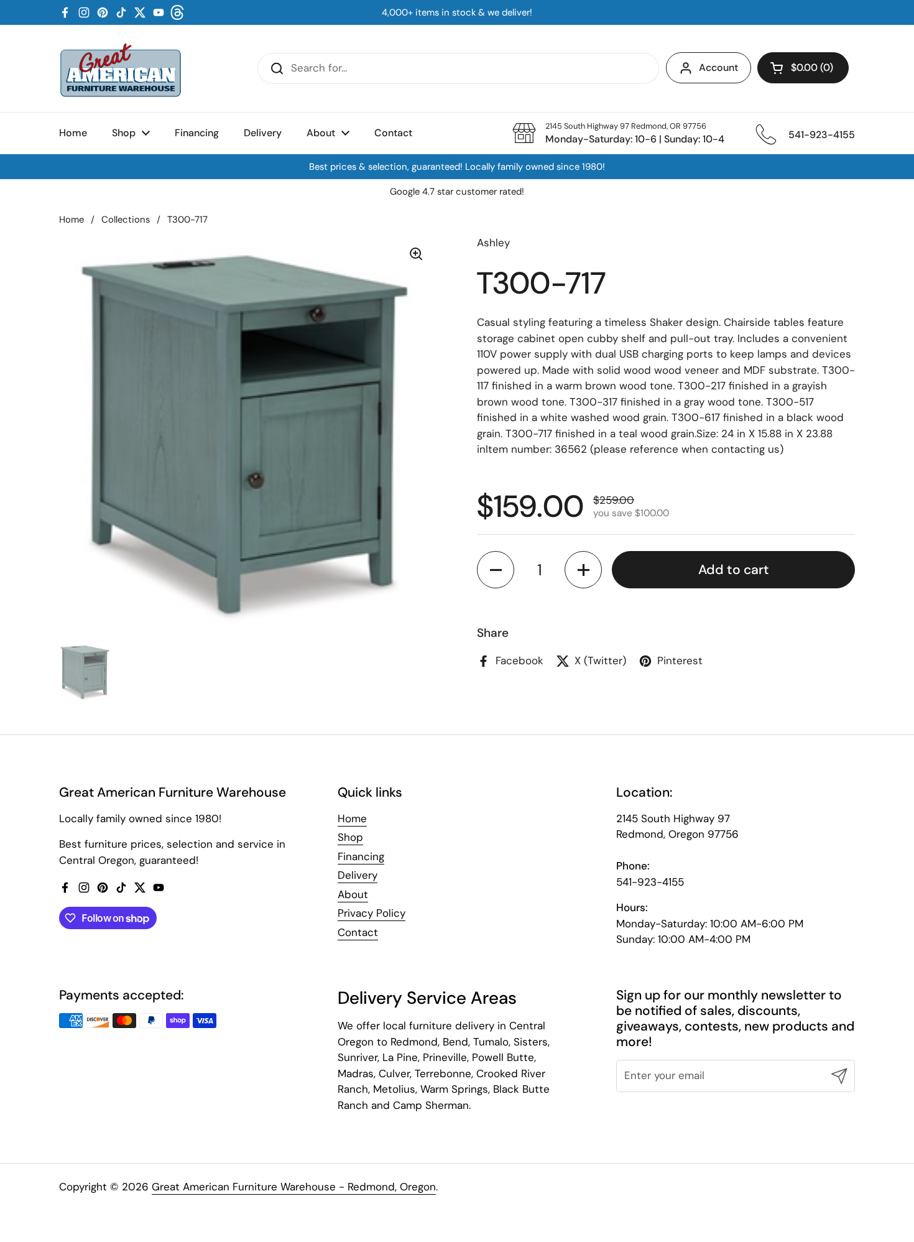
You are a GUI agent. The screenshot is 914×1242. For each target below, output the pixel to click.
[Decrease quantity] (495, 569)
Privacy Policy (371, 913)
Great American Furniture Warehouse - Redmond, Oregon (294, 1186)
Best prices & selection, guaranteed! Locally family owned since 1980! (457, 167)
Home (71, 219)
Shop (350, 837)
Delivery (357, 875)
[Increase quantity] (583, 569)
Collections (125, 219)
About (353, 894)
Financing (361, 856)
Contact (358, 932)
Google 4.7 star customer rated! (457, 192)
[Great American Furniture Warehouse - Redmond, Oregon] (120, 68)
